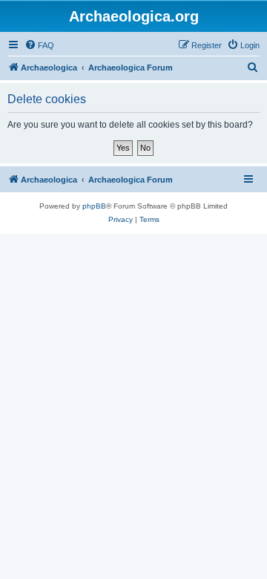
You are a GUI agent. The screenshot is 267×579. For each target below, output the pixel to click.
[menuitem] (39, 45)
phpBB (94, 206)
